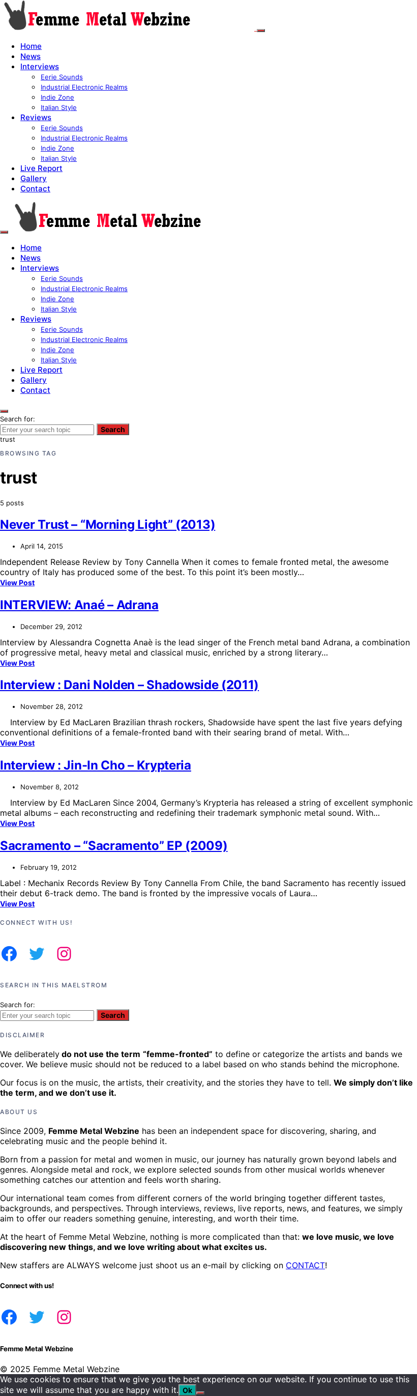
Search (113, 429)
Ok (187, 1390)
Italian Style (59, 107)
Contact (35, 188)
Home (31, 46)
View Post (17, 582)
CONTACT (305, 1265)
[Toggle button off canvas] (261, 30)
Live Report (41, 168)
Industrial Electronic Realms (84, 87)
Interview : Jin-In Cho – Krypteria (95, 765)
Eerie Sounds (62, 77)
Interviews (39, 66)
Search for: (17, 419)
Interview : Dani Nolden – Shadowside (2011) (129, 684)
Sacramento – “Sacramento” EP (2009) (114, 845)
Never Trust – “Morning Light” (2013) (107, 524)
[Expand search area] (4, 232)
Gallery (33, 178)
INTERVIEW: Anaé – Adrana (79, 604)
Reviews (35, 117)
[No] (200, 1392)
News (30, 56)
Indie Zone (57, 97)
